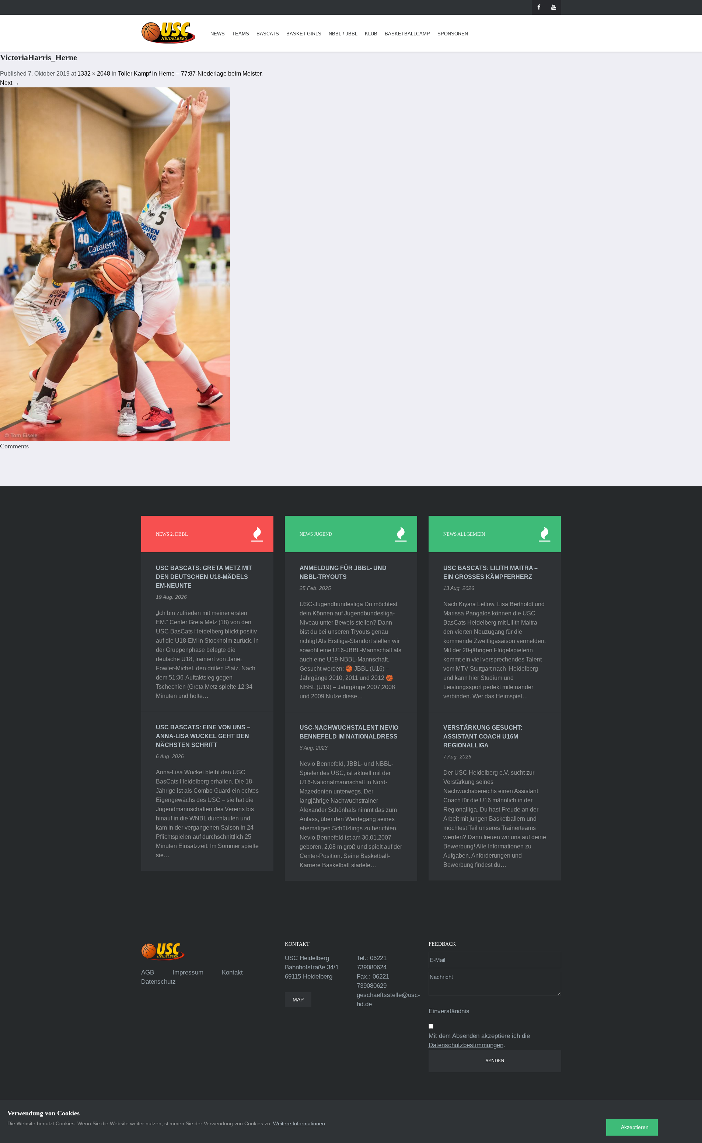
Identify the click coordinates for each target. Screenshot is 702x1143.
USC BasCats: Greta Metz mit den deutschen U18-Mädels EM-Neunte (204, 577)
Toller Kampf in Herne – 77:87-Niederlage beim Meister (189, 73)
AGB (147, 972)
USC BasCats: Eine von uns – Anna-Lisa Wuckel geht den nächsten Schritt (203, 736)
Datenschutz (158, 981)
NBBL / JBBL (343, 34)
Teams (240, 34)
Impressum (187, 972)
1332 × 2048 (93, 73)
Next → (10, 83)
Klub (371, 34)
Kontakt (232, 972)
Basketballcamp (407, 34)
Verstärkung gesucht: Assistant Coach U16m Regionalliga (482, 736)
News (217, 34)
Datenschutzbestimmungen (466, 1045)
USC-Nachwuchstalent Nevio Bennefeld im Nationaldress (349, 732)
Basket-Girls (303, 34)
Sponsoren (452, 34)
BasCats (267, 34)
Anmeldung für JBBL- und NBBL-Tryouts (343, 572)
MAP (298, 1000)
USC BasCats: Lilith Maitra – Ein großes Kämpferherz (490, 572)
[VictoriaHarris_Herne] (115, 264)
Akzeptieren (635, 1127)
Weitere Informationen (299, 1123)
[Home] (168, 33)
